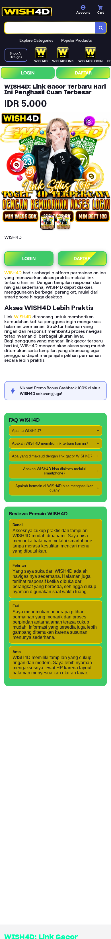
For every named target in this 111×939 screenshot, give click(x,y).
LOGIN (27, 72)
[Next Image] (106, 168)
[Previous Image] (4, 168)
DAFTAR (83, 72)
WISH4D (13, 272)
